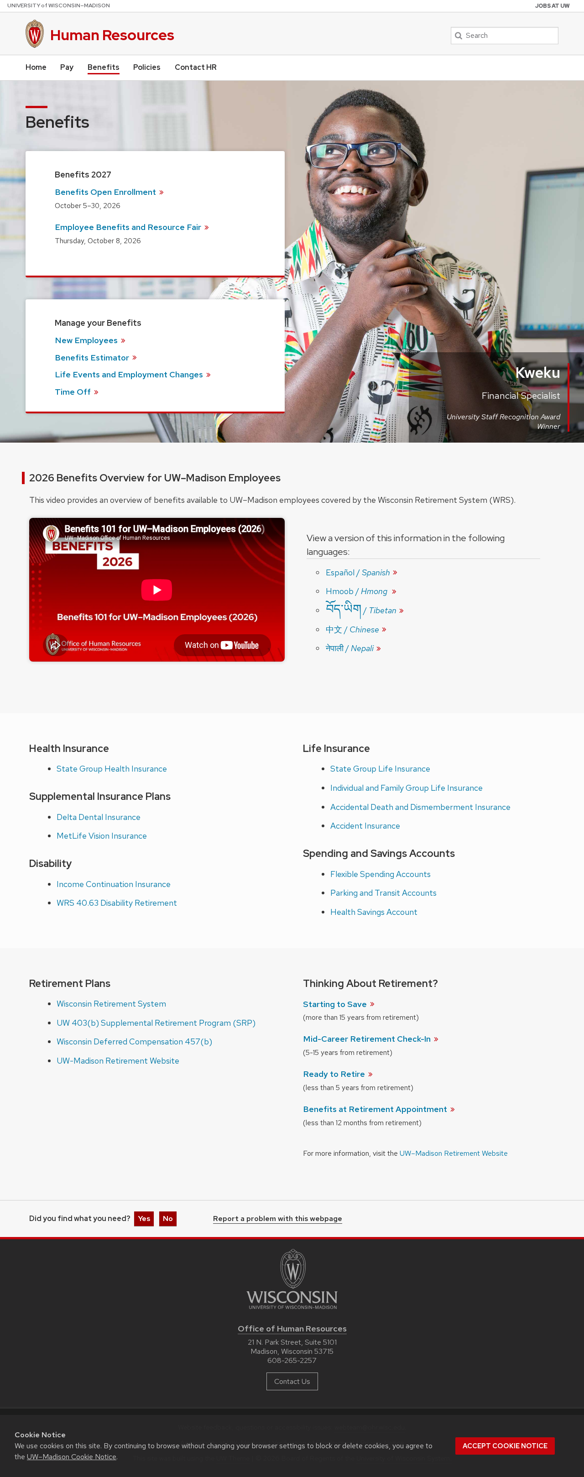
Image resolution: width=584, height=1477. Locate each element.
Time (74, 391)
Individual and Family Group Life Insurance (406, 788)
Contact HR (196, 67)
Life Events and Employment (130, 374)
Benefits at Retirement (376, 1109)
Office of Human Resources (292, 1328)
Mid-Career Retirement (368, 1038)
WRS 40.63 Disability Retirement (117, 903)
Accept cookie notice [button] (505, 1446)
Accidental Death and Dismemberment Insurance (420, 807)
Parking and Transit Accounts (383, 892)
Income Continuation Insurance (114, 884)
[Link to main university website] (292, 1310)
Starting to (336, 1004)
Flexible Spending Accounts (380, 874)
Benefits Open (106, 192)
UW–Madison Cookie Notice (71, 1456)
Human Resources (112, 35)
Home (36, 67)
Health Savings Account (373, 912)
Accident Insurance (365, 825)
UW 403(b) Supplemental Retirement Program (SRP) (156, 1023)
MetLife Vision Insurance (102, 835)
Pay (66, 67)
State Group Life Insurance (380, 768)
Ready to (335, 1074)
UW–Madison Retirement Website (454, 1153)
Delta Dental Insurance (99, 817)
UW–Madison (58, 5)
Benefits (104, 67)
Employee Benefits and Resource (129, 227)
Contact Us (292, 1381)
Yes (144, 1218)
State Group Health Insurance (112, 768)
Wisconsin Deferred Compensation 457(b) (134, 1041)
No (168, 1218)
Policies (147, 67)
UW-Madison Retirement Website (118, 1060)
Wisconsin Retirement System (111, 1003)
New (87, 340)
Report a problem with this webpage (277, 1219)
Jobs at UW (552, 6)
